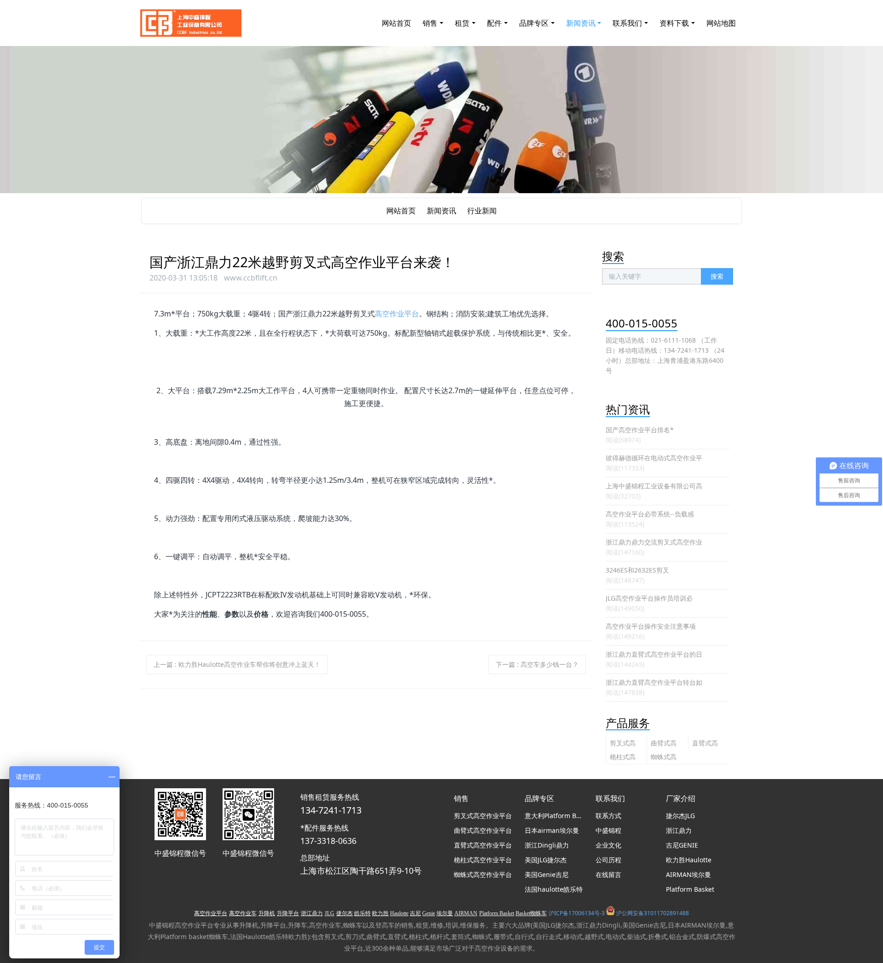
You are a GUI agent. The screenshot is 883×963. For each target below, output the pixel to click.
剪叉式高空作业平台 (623, 744)
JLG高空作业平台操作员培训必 (649, 598)
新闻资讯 (441, 211)
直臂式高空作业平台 (705, 744)
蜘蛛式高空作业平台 (664, 757)
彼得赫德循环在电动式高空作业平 (654, 457)
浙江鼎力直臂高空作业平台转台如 (654, 682)
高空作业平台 (397, 314)
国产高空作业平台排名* (640, 429)
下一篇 (537, 664)
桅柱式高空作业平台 (623, 757)
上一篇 (237, 664)
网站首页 (396, 23)
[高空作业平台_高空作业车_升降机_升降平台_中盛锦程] (190, 23)
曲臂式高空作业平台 (664, 744)
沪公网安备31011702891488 (652, 913)
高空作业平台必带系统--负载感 (650, 514)
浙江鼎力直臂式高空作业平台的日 (654, 654)
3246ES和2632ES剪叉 (637, 570)
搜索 (717, 276)
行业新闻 (482, 211)
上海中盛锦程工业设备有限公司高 (654, 486)
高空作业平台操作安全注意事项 (651, 626)
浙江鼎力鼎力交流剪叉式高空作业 (654, 542)
